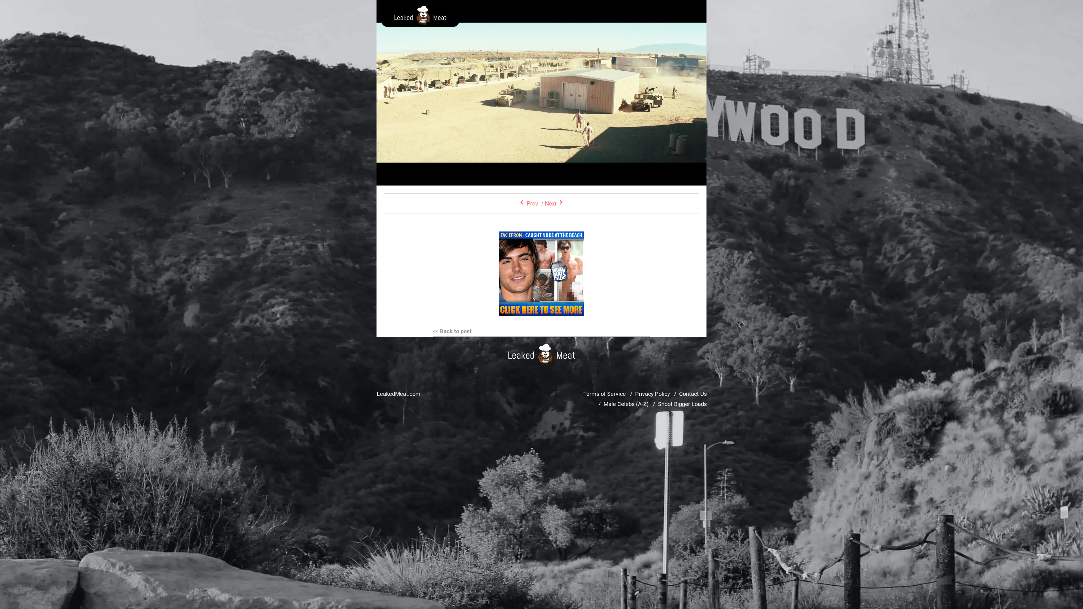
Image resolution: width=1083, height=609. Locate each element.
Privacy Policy (652, 393)
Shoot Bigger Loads (682, 404)
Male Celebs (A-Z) (626, 404)
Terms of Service (604, 393)
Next (550, 203)
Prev (532, 203)
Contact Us (693, 393)
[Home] (541, 354)
